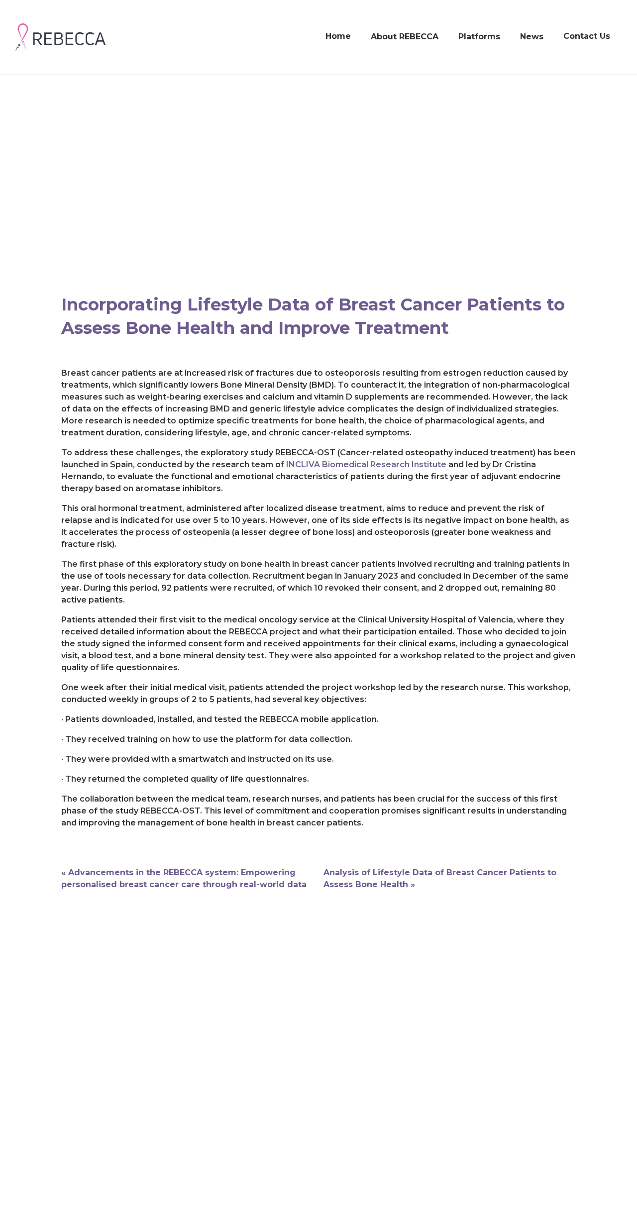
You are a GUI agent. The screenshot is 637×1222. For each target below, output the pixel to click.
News (531, 36)
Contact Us (586, 36)
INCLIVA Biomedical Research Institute (366, 464)
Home (338, 36)
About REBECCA (404, 36)
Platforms (479, 36)
